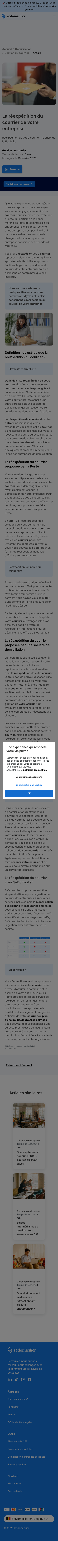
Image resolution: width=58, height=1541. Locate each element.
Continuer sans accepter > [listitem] (29, 777)
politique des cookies (35, 769)
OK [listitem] (29, 793)
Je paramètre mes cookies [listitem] (29, 785)
